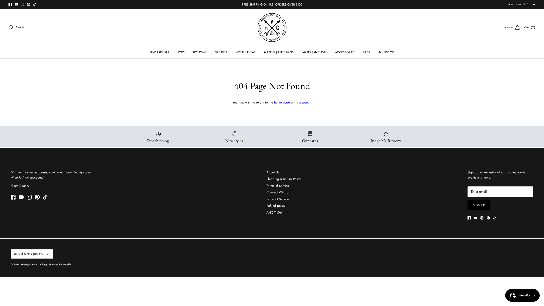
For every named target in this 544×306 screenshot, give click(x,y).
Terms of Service (277, 185)
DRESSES (221, 52)
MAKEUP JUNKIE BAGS (279, 52)
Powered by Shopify (60, 264)
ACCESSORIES (344, 52)
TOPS (181, 52)
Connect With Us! (278, 192)
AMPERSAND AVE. (314, 52)
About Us (272, 172)
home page (282, 102)
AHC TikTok (274, 212)
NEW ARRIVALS (159, 52)
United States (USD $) (519, 4)
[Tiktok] (34, 4)
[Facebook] (10, 4)
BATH (366, 52)
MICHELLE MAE (246, 52)
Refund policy (275, 205)
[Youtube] (16, 4)
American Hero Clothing (33, 264)
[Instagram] (22, 4)
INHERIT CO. (386, 52)
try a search (302, 102)
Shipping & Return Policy (283, 179)
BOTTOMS (199, 52)
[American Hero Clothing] (272, 27)
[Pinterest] (28, 4)
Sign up (479, 205)
